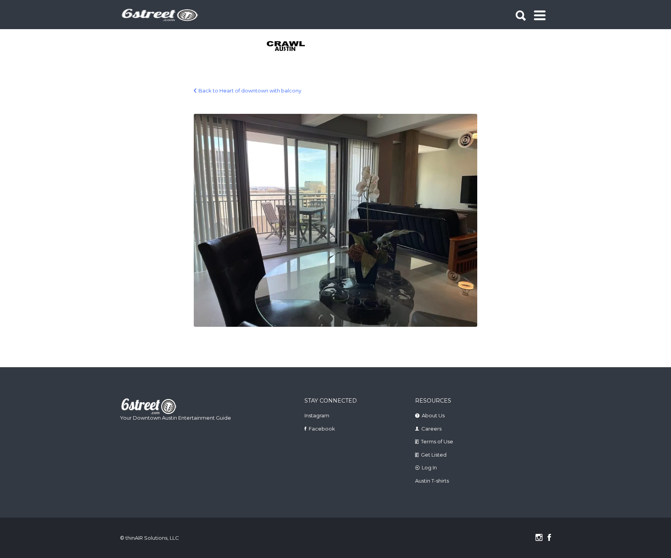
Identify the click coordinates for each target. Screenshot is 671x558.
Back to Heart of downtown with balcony (249, 90)
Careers (431, 428)
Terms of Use (437, 441)
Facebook (322, 428)
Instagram (316, 415)
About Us (433, 415)
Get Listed (434, 455)
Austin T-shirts (432, 481)
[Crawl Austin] (290, 46)
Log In (429, 467)
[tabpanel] (290, 46)
